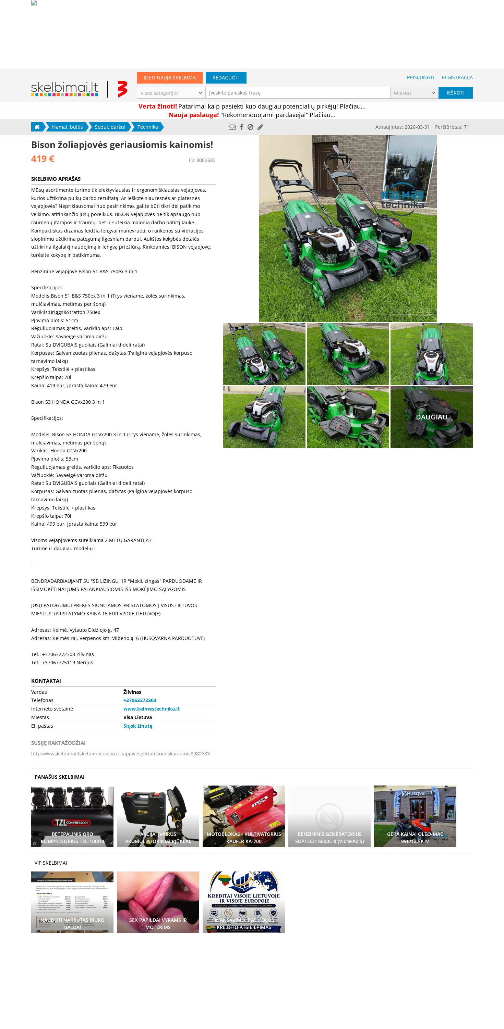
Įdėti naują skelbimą (170, 77)
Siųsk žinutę (137, 726)
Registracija (457, 77)
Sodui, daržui (110, 127)
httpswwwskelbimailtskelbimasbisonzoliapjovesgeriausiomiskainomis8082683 (120, 753)
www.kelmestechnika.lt (151, 708)
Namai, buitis (67, 127)
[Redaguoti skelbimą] (260, 126)
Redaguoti (226, 77)
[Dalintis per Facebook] (241, 126)
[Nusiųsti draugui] (232, 126)
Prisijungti (420, 77)
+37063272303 (139, 700)
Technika (147, 127)
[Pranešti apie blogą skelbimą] (250, 126)
